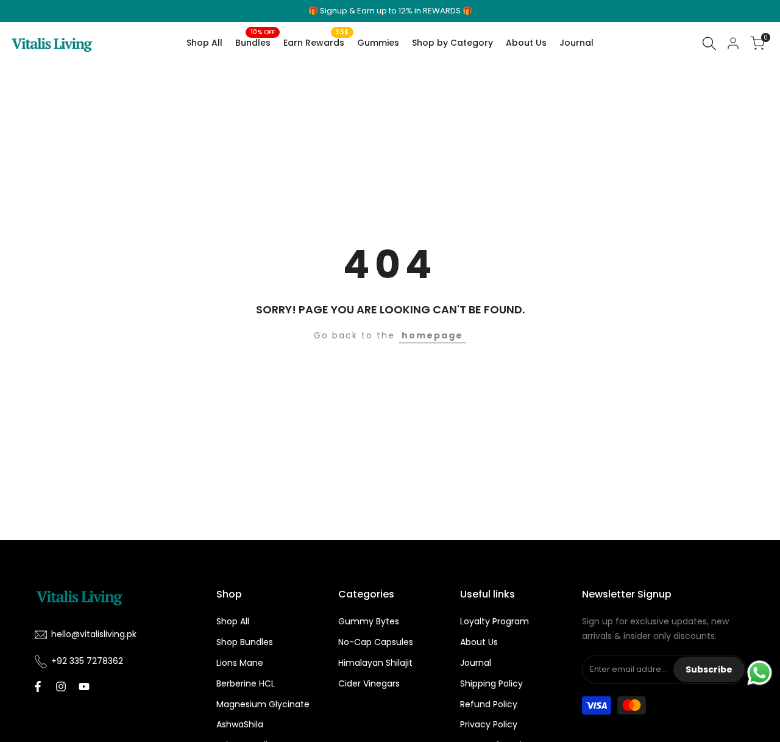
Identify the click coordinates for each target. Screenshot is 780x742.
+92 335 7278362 (87, 661)
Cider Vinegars (369, 683)
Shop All (232, 621)
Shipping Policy (491, 683)
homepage (432, 335)
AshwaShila (239, 724)
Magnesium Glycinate (263, 704)
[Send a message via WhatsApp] (759, 672)
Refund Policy (488, 704)
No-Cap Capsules (375, 642)
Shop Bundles (244, 642)
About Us (479, 642)
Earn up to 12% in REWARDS (409, 10)
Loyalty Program (494, 621)
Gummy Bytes (368, 621)
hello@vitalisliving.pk (93, 634)
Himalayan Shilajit (375, 663)
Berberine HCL (245, 683)
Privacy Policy (488, 724)
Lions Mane (239, 663)
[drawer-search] (709, 44)
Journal (475, 663)
